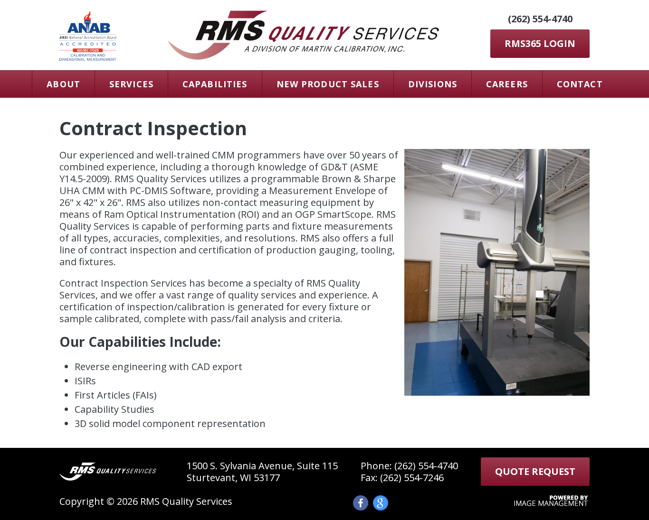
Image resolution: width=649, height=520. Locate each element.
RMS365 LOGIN (540, 43)
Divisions (432, 84)
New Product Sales (328, 84)
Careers (507, 84)
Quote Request (535, 471)
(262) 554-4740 (540, 18)
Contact (580, 84)
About (63, 84)
